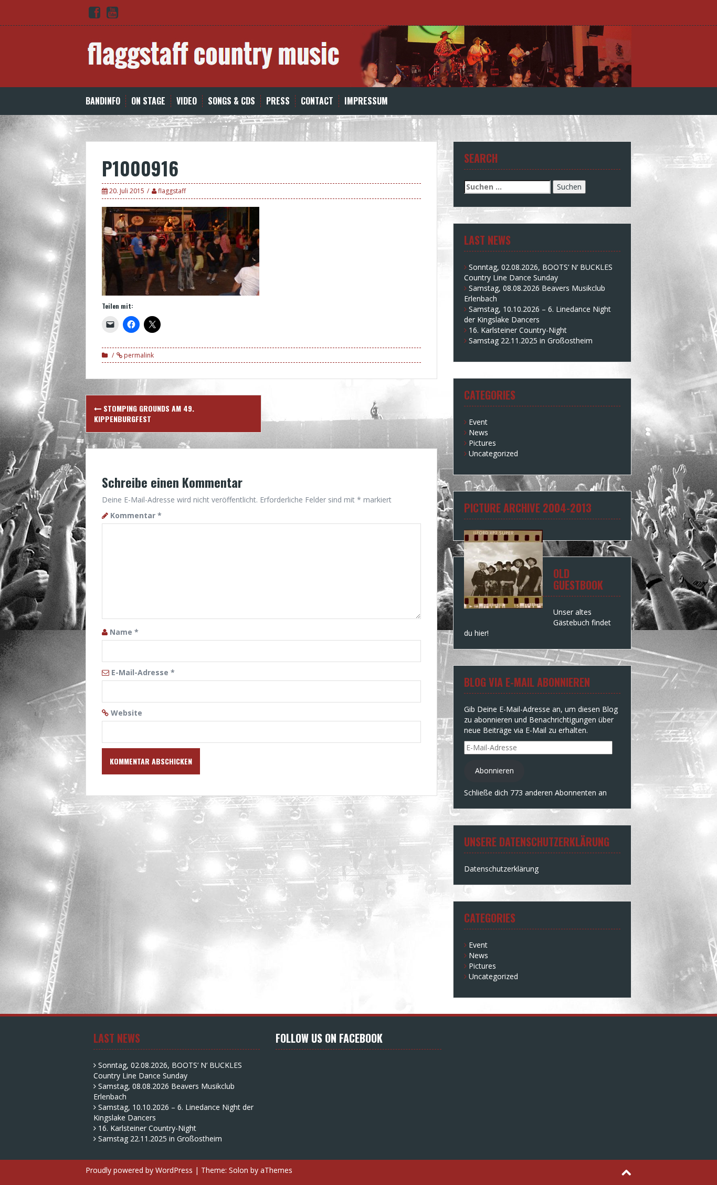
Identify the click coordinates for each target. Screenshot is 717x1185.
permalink (138, 355)
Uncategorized (493, 453)
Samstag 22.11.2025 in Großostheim (531, 340)
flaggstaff (172, 190)
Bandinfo (103, 101)
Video (186, 101)
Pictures (482, 443)
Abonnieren (494, 770)
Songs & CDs (231, 101)
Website (126, 713)
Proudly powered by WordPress (139, 1170)
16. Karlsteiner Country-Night (518, 330)
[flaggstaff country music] (358, 55)
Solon (238, 1170)
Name (124, 632)
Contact (317, 101)
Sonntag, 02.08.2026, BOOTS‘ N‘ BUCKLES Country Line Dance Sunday (538, 272)
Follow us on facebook (329, 1038)
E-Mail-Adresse (143, 672)
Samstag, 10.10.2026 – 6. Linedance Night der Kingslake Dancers (537, 314)
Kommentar (136, 515)
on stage (148, 101)
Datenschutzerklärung (501, 869)
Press (278, 101)
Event (478, 422)
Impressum (366, 101)
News (478, 432)
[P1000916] (180, 250)
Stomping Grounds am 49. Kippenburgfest (144, 413)
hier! (482, 633)
